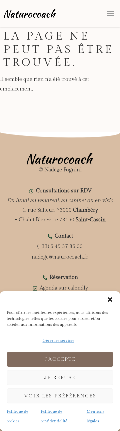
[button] (110, 299)
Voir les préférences (60, 396)
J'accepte (60, 359)
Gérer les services (58, 340)
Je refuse (60, 377)
